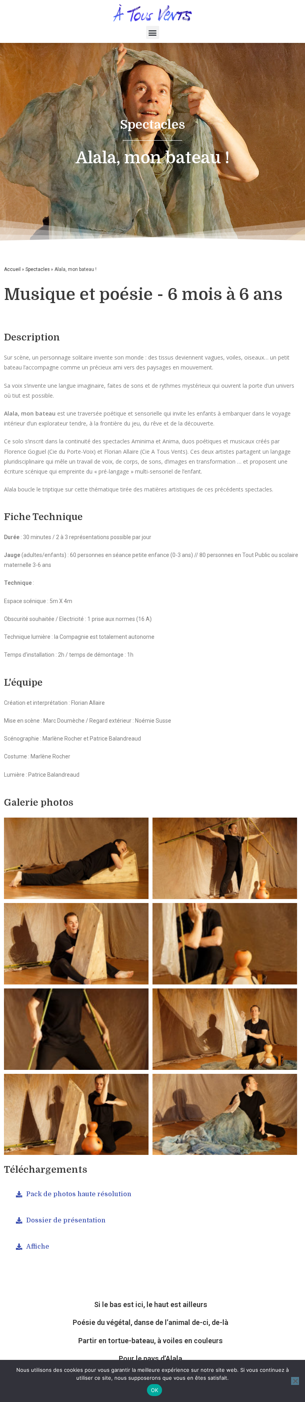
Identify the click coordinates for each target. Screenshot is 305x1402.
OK (154, 1390)
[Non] (295, 1381)
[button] (152, 32)
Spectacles (37, 269)
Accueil (12, 269)
